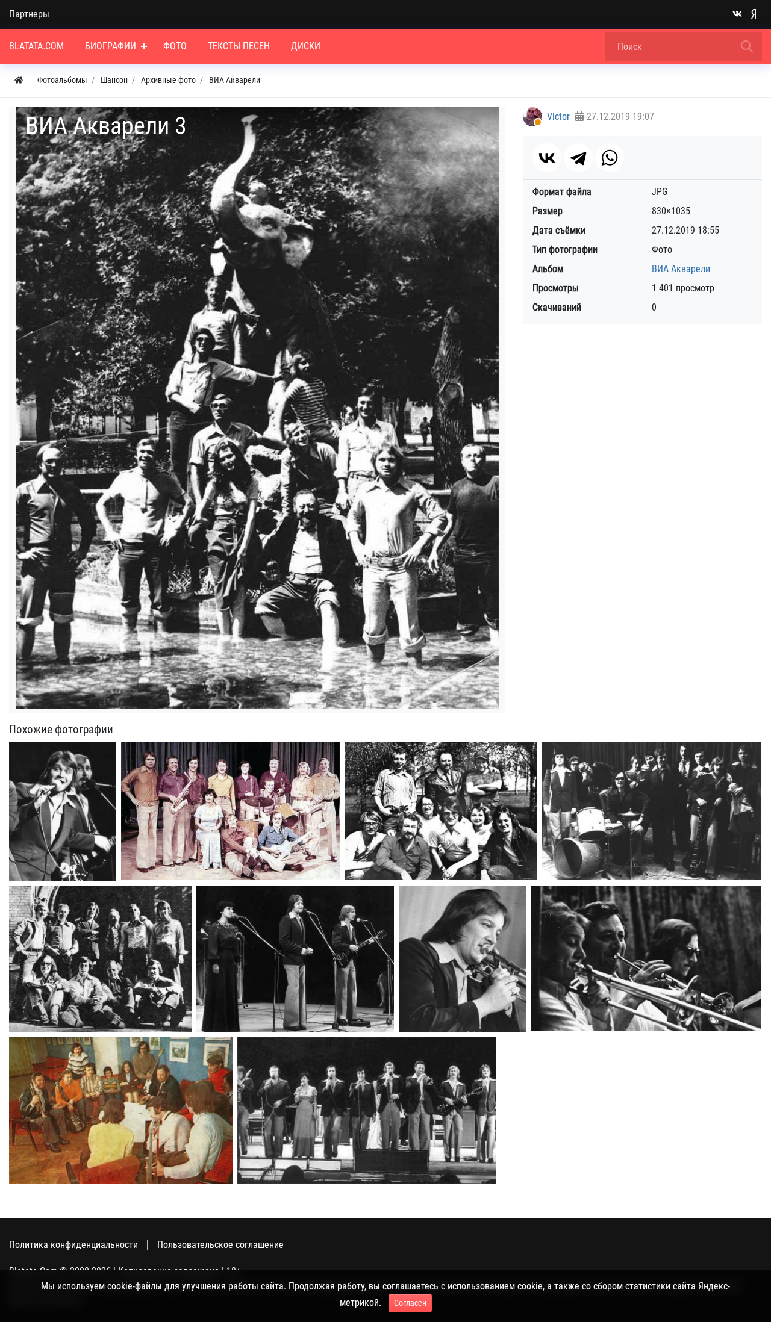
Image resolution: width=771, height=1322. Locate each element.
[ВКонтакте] (546, 157)
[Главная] (18, 80)
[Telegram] (578, 157)
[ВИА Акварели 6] (366, 1110)
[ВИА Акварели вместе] (100, 959)
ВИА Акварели (681, 269)
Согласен (410, 1303)
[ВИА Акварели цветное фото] (230, 811)
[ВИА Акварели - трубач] (462, 959)
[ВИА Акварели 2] (441, 811)
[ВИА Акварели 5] (121, 1110)
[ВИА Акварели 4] (62, 811)
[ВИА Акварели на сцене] (295, 959)
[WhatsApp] (609, 157)
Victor (558, 116)
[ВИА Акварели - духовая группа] (646, 958)
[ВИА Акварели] (651, 811)
